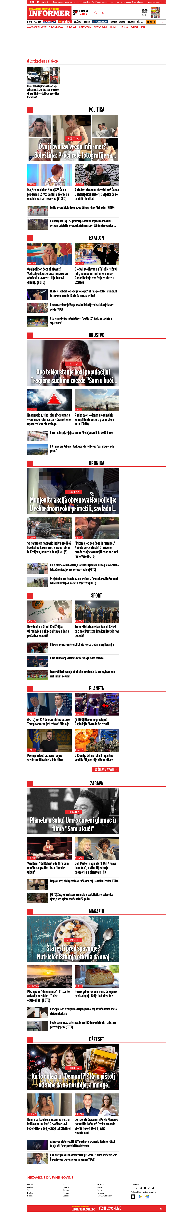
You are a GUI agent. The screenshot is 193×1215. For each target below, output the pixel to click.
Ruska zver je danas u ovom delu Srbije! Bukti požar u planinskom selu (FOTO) (94, 419)
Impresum (100, 1193)
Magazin (131, 22)
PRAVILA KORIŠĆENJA (104, 1196)
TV (28, 1190)
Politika (37, 22)
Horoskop (71, 27)
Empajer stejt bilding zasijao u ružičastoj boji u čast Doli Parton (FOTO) (84, 881)
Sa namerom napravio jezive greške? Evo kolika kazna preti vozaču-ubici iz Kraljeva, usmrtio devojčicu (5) (49, 547)
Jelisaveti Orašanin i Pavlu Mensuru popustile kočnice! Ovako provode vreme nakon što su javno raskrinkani (96, 1126)
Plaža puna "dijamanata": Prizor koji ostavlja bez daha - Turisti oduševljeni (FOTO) (49, 996)
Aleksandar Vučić (36, 27)
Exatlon (32, 263)
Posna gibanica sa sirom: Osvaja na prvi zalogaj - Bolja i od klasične (96, 994)
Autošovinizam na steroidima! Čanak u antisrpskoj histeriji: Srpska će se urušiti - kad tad (97, 194)
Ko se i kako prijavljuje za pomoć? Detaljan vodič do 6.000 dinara (81, 433)
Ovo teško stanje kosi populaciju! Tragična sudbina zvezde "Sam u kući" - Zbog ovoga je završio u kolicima (73, 376)
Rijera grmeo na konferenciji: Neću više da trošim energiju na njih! (82, 645)
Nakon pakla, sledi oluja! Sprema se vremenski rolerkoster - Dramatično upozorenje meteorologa (49, 419)
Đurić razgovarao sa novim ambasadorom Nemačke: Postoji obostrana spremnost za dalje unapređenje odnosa (62, 2)
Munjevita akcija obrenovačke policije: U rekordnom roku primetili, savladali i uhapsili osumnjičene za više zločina (73, 504)
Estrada (73, 1068)
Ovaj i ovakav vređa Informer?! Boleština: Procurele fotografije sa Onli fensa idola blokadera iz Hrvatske (73, 151)
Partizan (79, 621)
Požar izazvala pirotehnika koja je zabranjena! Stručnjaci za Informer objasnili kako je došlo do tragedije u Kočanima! (43, 92)
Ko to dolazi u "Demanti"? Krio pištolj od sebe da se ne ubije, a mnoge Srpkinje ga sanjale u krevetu (73, 1081)
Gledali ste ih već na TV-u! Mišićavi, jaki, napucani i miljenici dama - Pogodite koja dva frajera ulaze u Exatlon (96, 276)
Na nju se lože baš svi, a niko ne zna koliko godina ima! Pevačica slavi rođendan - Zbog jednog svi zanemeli (49, 1124)
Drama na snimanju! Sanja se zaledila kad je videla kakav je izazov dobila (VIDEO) (81, 307)
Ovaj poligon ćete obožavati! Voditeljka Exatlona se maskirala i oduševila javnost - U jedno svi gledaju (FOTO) (47, 276)
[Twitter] (136, 1188)
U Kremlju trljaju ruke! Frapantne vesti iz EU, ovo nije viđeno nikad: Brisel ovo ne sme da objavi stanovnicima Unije (94, 758)
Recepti (114, 27)
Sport (65, 1184)
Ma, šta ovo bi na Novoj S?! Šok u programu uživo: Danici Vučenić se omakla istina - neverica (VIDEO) (48, 194)
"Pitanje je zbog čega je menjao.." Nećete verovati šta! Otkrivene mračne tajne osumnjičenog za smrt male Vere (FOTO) (96, 550)
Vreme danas (56, 27)
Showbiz (73, 812)
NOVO (29, 22)
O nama (99, 1187)
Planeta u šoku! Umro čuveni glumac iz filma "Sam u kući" (73, 825)
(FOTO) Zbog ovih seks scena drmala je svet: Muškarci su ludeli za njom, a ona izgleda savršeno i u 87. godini (81, 897)
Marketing (100, 1184)
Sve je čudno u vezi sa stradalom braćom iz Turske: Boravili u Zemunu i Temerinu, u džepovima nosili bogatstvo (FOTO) (84, 581)
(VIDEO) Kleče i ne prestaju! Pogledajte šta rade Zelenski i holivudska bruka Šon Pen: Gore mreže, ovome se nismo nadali (93, 722)
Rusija (124, 27)
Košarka (32, 621)
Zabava (122, 22)
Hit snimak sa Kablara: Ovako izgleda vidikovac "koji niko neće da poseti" (82, 449)
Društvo (77, 22)
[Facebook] (132, 1188)
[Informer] (96, 13)
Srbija (78, 409)
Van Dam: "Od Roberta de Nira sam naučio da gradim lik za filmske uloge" (48, 868)
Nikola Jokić (100, 27)
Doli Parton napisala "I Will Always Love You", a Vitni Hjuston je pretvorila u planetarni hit (96, 868)
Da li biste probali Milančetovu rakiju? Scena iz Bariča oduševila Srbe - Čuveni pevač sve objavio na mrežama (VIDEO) (84, 1157)
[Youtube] (145, 1188)
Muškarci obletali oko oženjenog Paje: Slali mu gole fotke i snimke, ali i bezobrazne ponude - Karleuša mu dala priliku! (84, 294)
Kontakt (99, 1190)
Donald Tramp (138, 27)
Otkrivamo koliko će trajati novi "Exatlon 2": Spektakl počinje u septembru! (81, 321)
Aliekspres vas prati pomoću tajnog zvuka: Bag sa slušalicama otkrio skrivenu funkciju (83, 1011)
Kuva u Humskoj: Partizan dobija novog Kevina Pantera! (77, 658)
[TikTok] (153, 1188)
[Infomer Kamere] (82, 13)
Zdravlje (73, 940)
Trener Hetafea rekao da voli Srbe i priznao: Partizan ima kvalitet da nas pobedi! (97, 631)
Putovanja (33, 986)
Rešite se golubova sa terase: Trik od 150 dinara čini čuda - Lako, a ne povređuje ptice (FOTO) (83, 1025)
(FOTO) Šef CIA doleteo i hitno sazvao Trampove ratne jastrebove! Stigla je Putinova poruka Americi (48, 722)
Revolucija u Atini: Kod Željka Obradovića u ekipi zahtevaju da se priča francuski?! (48, 631)
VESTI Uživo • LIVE (110, 1208)
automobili (85, 27)
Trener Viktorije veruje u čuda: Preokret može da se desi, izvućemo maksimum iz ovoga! (82, 674)
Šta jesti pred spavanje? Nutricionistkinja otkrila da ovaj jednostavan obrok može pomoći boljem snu (73, 953)
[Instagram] (141, 1188)
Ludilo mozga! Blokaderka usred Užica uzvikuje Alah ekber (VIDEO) (82, 208)
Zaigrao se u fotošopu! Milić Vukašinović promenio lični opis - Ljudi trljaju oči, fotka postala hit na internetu (82, 1144)
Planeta (113, 22)
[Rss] (149, 1188)
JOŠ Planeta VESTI (104, 770)
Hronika (86, 22)
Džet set (140, 22)
